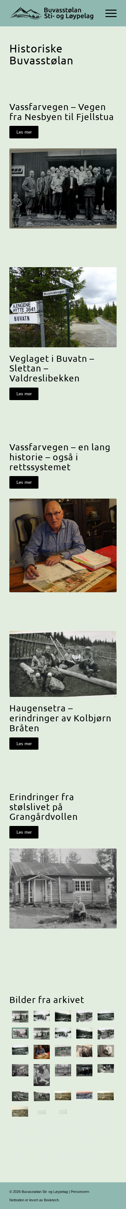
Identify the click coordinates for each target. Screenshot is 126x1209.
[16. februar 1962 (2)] (105, 1133)
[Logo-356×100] (52, 13)
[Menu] (108, 13)
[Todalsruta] (105, 1033)
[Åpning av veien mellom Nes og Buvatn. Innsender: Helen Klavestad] (84, 1075)
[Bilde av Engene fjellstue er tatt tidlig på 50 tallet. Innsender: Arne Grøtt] (84, 1112)
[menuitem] (108, 13)
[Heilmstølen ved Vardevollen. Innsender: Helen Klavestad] (63, 1075)
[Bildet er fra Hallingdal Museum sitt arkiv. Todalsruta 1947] (84, 1016)
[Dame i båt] (84, 1033)
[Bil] (41, 1033)
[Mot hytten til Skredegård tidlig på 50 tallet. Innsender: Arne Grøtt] (41, 1112)
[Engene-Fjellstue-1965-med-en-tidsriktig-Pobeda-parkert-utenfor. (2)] (84, 1157)
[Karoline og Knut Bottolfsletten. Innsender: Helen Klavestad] (84, 1052)
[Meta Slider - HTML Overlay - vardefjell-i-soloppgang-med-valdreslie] (84, 1096)
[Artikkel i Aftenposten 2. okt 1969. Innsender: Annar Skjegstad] (41, 1133)
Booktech (51, 1200)
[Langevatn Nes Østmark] (20, 1052)
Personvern (80, 1192)
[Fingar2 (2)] (105, 1112)
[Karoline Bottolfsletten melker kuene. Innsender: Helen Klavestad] (41, 1075)
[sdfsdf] (63, 1096)
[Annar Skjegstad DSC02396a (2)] (41, 1052)
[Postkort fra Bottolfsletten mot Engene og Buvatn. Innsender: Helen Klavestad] (63, 1052)
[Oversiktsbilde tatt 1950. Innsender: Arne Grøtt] (20, 1112)
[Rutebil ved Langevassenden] (63, 1033)
